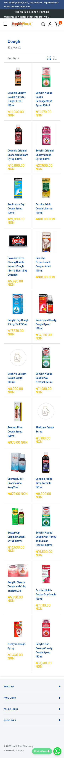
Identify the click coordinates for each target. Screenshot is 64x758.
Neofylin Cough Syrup (16, 646)
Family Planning (40, 11)
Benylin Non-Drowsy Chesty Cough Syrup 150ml (44, 650)
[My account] (50, 24)
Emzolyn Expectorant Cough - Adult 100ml (43, 264)
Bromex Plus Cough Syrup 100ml (15, 431)
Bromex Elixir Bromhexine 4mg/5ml (15, 483)
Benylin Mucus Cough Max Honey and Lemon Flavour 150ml (46, 539)
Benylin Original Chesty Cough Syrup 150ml (45, 154)
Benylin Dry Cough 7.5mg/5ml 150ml (18, 322)
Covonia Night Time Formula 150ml (44, 483)
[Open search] (43, 24)
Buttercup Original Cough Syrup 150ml (16, 536)
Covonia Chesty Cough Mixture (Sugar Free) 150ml (17, 99)
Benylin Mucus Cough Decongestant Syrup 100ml (44, 99)
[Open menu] (5, 24)
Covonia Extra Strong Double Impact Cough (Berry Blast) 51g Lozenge (17, 266)
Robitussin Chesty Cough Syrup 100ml (46, 324)
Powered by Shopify (14, 750)
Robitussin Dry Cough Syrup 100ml (16, 208)
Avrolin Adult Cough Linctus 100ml (44, 208)
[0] (57, 24)
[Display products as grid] (49, 58)
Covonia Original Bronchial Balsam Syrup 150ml (18, 154)
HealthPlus (21, 11)
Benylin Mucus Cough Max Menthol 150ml (44, 378)
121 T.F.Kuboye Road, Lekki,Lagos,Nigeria (23, 2)
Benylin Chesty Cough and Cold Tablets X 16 (16, 586)
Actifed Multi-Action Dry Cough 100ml (46, 594)
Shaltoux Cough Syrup (45, 429)
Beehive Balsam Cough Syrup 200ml (17, 378)
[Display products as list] (55, 58)
